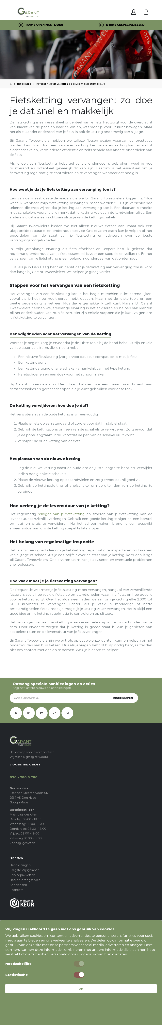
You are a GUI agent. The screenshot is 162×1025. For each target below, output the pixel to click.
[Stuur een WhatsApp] (67, 713)
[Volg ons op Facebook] (16, 713)
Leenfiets (16, 890)
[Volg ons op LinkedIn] (42, 713)
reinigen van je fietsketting (61, 514)
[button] (146, 12)
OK (81, 988)
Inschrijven (123, 698)
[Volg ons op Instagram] (29, 713)
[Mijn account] (133, 12)
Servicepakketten (22, 875)
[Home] (11, 83)
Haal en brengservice (25, 880)
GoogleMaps (19, 802)
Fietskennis (24, 83)
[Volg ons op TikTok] (54, 713)
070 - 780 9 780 (24, 777)
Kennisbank (18, 885)
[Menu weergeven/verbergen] (13, 12)
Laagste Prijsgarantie (24, 870)
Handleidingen (20, 865)
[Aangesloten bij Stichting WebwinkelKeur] (81, 903)
